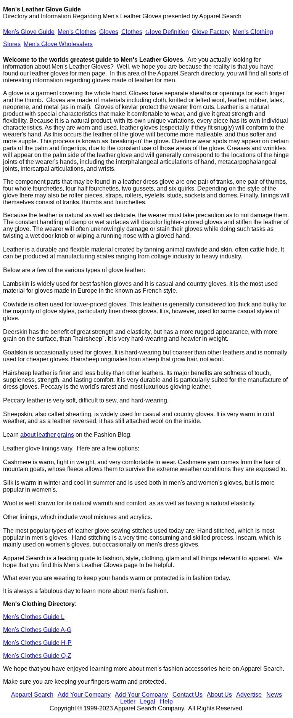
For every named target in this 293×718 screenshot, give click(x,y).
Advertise (249, 694)
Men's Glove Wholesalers (58, 44)
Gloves (108, 32)
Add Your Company (84, 694)
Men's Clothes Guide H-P (37, 642)
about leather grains (47, 434)
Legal (147, 701)
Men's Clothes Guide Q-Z (37, 655)
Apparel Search (32, 694)
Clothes (131, 32)
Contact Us (187, 694)
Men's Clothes (77, 32)
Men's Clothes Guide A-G (37, 630)
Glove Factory (211, 32)
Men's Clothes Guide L (33, 617)
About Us (219, 694)
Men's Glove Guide (29, 32)
